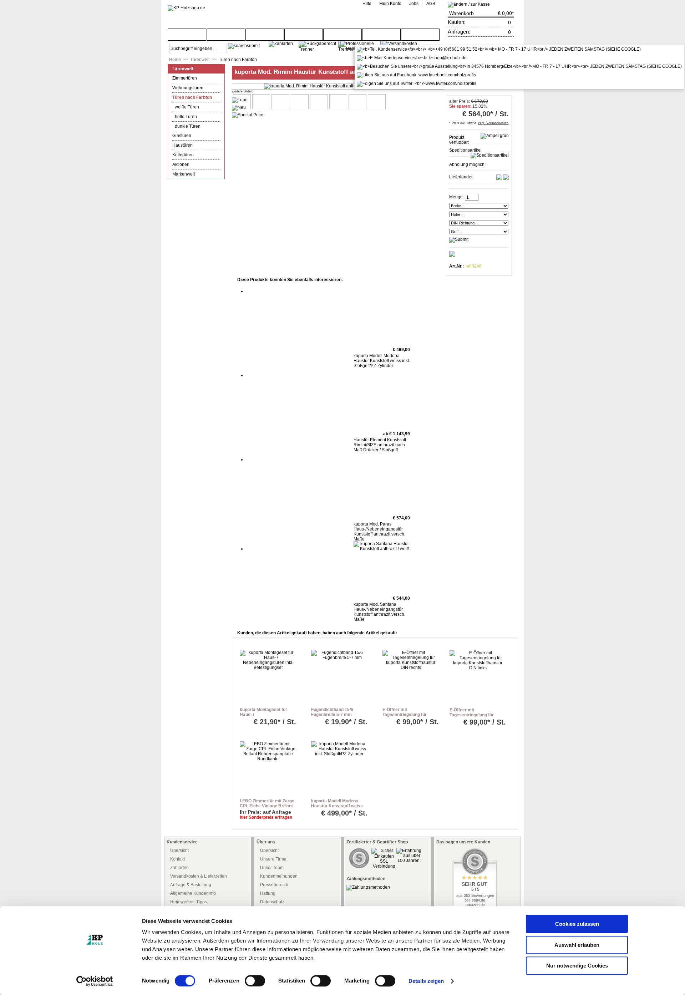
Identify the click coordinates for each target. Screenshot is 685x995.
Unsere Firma (273, 859)
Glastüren (181, 135)
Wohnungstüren (187, 87)
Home (175, 59)
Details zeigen (426, 981)
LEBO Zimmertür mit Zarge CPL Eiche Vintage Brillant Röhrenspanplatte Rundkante (267, 808)
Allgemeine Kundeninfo (193, 893)
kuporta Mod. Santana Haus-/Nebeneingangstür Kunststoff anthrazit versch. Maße (379, 612)
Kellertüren (183, 154)
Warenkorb (461, 13)
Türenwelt (199, 59)
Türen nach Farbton (238, 59)
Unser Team (272, 867)
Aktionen (180, 164)
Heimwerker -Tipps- (189, 901)
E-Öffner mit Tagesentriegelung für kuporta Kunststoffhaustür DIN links (476, 717)
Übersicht (179, 850)
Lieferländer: (461, 176)
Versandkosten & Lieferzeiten (198, 876)
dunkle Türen (188, 126)
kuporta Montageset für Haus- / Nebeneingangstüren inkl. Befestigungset (265, 717)
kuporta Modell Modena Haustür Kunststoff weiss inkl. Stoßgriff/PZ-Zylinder (382, 360)
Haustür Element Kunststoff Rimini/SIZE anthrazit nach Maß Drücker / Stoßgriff (380, 444)
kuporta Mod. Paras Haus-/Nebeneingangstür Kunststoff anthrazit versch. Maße (379, 532)
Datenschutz (272, 901)
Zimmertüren (184, 78)
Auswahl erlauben (576, 945)
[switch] (255, 980)
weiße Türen (187, 107)
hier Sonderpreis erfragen (266, 817)
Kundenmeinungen (279, 876)
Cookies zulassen (577, 924)
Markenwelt (183, 174)
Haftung (267, 893)
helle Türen (186, 116)
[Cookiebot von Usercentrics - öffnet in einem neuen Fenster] (95, 981)
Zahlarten (179, 867)
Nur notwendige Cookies (577, 966)
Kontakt (177, 859)
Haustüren (182, 145)
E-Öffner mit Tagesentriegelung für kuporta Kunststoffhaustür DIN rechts (409, 717)
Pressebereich (274, 884)
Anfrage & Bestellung (190, 884)
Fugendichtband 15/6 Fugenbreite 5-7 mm (332, 712)
